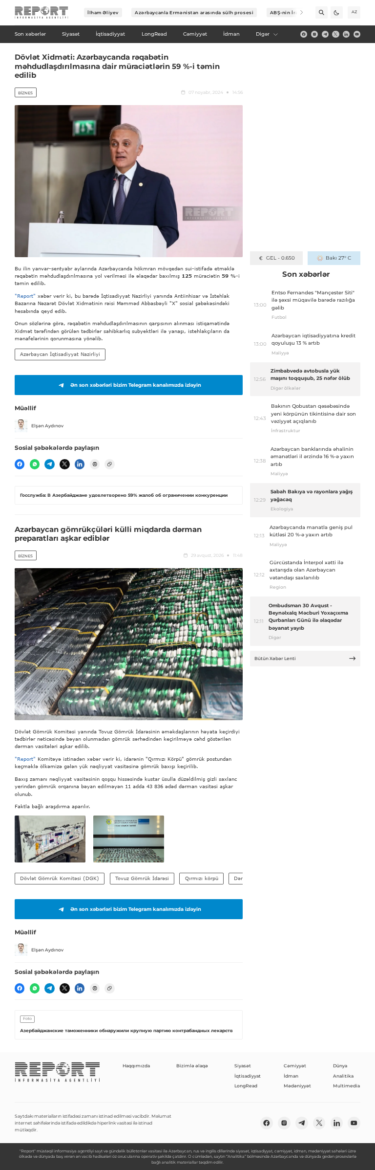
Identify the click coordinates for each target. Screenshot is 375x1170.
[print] (95, 464)
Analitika (343, 1076)
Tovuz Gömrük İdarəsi (142, 878)
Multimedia (346, 1085)
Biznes (25, 92)
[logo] (41, 12)
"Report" (25, 296)
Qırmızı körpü (201, 878)
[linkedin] (346, 34)
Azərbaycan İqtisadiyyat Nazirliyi (60, 354)
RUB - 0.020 (280, 258)
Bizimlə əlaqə (192, 1065)
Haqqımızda (136, 1065)
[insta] (314, 34)
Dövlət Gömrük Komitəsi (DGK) (59, 878)
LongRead (245, 1085)
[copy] (109, 464)
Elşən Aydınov (47, 425)
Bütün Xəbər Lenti (275, 658)
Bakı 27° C (338, 258)
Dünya (340, 1065)
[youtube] (357, 34)
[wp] (35, 464)
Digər (263, 34)
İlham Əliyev (103, 12)
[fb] (303, 34)
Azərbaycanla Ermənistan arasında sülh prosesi (194, 12)
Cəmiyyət (295, 1065)
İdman (291, 1076)
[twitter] (335, 34)
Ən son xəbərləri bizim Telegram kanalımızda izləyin (135, 385)
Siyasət (242, 1065)
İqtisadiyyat (247, 1076)
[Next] (297, 12)
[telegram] (325, 34)
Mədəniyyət (297, 1085)
